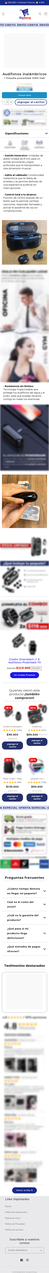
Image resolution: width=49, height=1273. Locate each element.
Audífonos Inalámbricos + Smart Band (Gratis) (37, 726)
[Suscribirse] (41, 1250)
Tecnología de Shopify (31, 1272)
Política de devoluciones (16, 1212)
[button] (3, 14)
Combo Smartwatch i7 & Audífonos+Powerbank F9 (24, 661)
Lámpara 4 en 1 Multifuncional (37, 779)
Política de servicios (14, 1230)
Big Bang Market (20, 1272)
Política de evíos (12, 1218)
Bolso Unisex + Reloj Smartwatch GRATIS (12, 779)
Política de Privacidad (15, 1224)
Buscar (8, 1206)
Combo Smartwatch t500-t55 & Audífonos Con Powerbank (12, 726)
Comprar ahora (24, 95)
